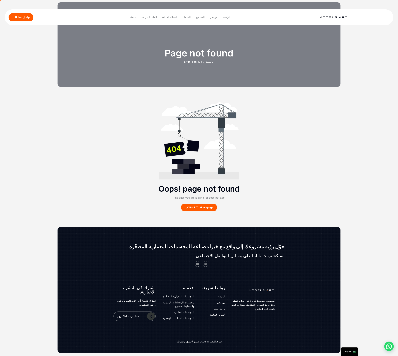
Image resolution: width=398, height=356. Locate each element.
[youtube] (197, 264)
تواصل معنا (219, 308)
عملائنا (133, 17)
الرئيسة (226, 17)
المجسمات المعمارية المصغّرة (178, 296)
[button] (389, 347)
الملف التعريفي (149, 17)
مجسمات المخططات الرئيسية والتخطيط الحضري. (178, 304)
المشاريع (200, 17)
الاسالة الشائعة (169, 17)
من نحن (214, 17)
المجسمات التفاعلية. (183, 312)
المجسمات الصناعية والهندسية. (178, 318)
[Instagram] (205, 264)
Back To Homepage (201, 207)
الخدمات (186, 17)
